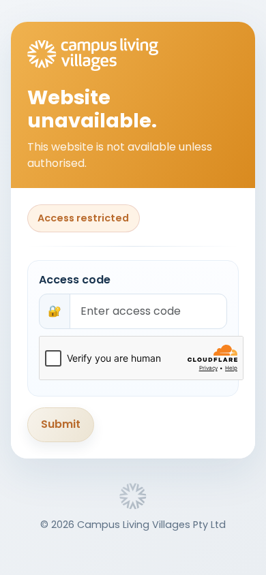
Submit (60, 424)
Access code (74, 280)
